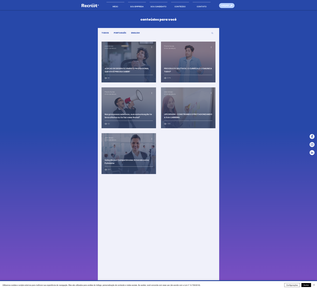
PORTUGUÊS (120, 33)
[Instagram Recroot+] (312, 144)
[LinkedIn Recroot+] (312, 152)
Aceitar (306, 285)
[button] (180, 5)
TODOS (105, 33)
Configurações (292, 285)
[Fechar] (314, 285)
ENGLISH (135, 33)
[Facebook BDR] (312, 136)
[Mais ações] (152, 47)
